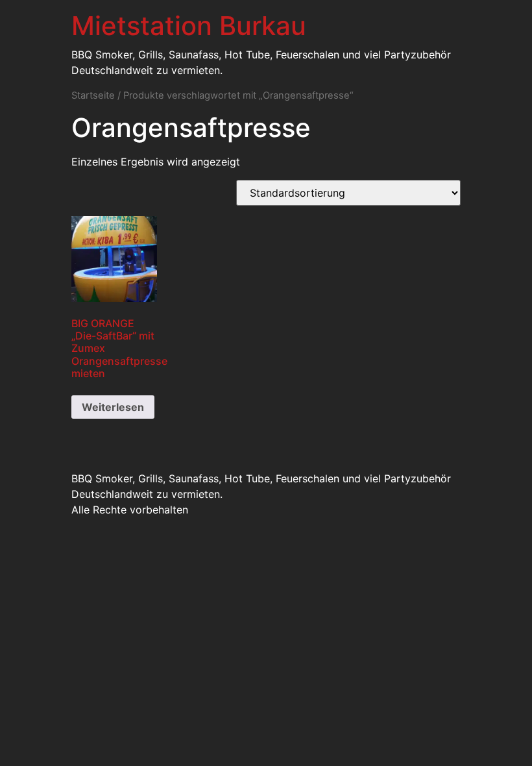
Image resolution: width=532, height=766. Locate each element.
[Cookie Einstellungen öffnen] (28, 749)
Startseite (93, 95)
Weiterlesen (113, 407)
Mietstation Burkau (188, 26)
